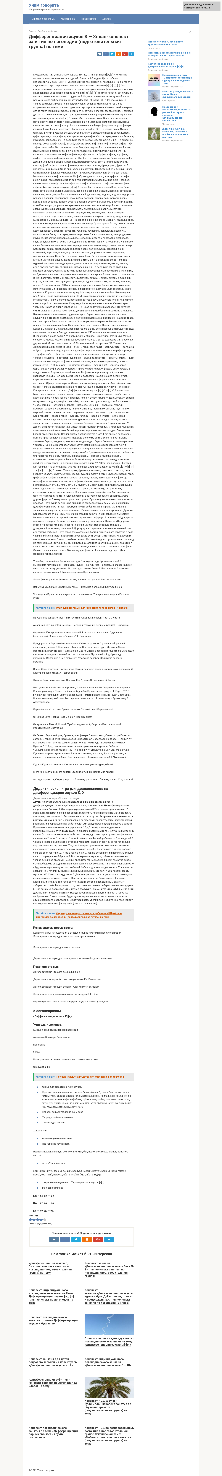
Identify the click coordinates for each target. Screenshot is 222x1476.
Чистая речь (68, 18)
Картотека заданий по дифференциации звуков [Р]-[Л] (166, 65)
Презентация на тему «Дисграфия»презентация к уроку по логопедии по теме (177, 79)
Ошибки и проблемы (43, 18)
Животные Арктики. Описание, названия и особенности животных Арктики (176, 133)
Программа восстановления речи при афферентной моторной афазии (169, 54)
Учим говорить (44, 5)
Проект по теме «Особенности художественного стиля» (165, 43)
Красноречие (88, 18)
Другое (106, 18)
